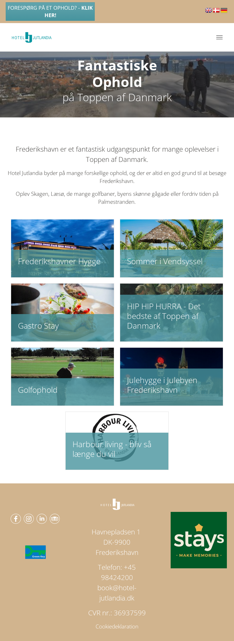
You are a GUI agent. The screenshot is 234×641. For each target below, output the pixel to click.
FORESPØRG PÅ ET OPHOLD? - (50, 11)
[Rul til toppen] (220, 627)
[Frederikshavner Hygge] (62, 248)
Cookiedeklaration (117, 626)
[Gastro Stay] (62, 312)
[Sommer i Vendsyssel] (171, 248)
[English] (209, 12)
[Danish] (217, 12)
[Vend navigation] (219, 37)
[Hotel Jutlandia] (32, 37)
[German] (224, 12)
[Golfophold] (62, 376)
